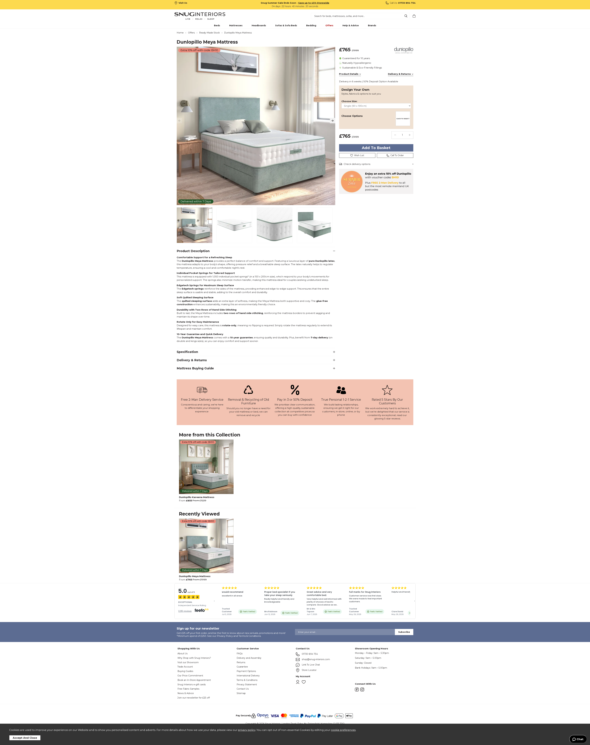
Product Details (348, 73)
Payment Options (246, 671)
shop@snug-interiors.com (315, 659)
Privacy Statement (247, 684)
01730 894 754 (309, 654)
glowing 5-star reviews (387, 418)
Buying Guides (185, 671)
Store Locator (309, 670)
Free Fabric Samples (188, 688)
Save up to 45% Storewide (313, 3)
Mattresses (235, 25)
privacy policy (246, 729)
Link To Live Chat (310, 664)
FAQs (240, 653)
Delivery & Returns (399, 73)
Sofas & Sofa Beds (286, 25)
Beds (217, 25)
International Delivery (248, 675)
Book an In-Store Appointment (194, 680)
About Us (182, 653)
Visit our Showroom (188, 662)
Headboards (259, 25)
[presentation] (179, 120)
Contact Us (243, 688)
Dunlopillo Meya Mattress (194, 576)
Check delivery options (357, 164)
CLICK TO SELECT (402, 118)
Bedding (311, 25)
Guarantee (242, 666)
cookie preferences (343, 729)
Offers (329, 25)
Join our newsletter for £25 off (193, 697)
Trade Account (185, 666)
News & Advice (185, 693)
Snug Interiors (204, 16)
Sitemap (241, 693)
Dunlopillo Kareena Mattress (196, 497)
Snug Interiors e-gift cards (191, 684)
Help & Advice (350, 25)
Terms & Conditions (247, 680)
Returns (241, 662)
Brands (372, 25)
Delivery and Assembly (249, 658)
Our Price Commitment (190, 675)
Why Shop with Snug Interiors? (194, 658)
